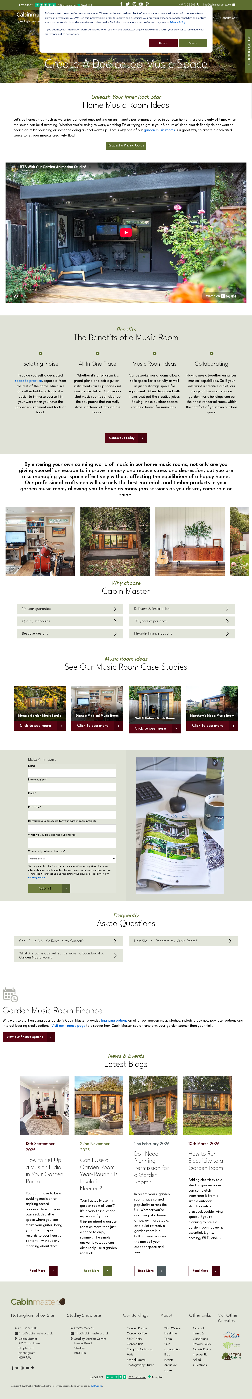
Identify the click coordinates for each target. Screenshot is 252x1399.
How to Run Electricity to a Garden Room (206, 1161)
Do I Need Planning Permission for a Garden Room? (151, 1168)
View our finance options (25, 1037)
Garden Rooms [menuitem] (137, 1328)
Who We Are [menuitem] (172, 1328)
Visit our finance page (68, 1025)
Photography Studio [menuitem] (140, 1365)
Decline (163, 42)
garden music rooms (159, 130)
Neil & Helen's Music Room (155, 718)
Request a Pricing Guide (126, 145)
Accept (193, 42)
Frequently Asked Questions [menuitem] (200, 1360)
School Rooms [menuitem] (136, 1360)
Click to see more (35, 726)
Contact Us (227, 18)
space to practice (28, 381)
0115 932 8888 (187, 5)
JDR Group (96, 1386)
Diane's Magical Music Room (97, 715)
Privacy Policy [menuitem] (202, 1344)
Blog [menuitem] (167, 1354)
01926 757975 (84, 1328)
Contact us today (121, 438)
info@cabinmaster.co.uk (217, 5)
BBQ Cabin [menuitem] (134, 1339)
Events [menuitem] (168, 1360)
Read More (37, 1270)
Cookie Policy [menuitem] (202, 1349)
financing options (114, 1020)
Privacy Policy (177, 22)
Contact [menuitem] (198, 1328)
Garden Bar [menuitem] (135, 1344)
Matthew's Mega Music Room (212, 715)
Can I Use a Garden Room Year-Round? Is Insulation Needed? (99, 1174)
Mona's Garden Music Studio (39, 715)
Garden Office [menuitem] (137, 1333)
